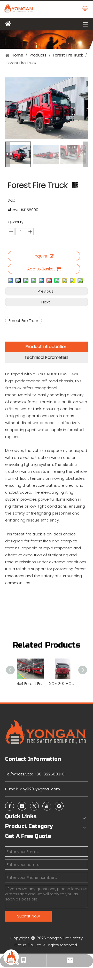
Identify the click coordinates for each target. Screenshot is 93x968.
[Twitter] (34, 806)
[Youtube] (46, 806)
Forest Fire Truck (23, 320)
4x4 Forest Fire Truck (30, 683)
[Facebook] (9, 806)
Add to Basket (41, 269)
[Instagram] (59, 806)
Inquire (40, 256)
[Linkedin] (22, 806)
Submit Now (28, 916)
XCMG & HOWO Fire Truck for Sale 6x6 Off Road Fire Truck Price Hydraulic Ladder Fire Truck (62, 683)
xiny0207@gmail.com (40, 789)
